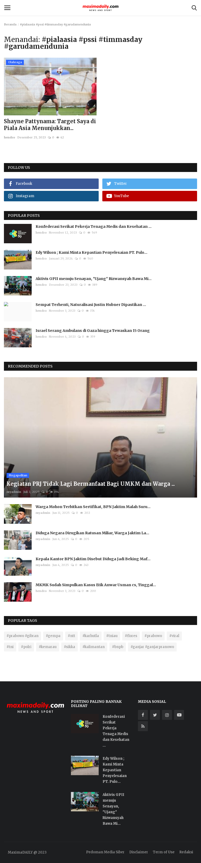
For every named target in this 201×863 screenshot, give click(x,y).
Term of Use (164, 852)
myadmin (14, 492)
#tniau (112, 636)
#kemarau (48, 647)
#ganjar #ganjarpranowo (152, 647)
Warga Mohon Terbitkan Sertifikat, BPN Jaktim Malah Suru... (93, 506)
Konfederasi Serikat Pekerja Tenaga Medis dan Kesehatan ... (94, 226)
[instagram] (167, 715)
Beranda (10, 24)
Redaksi (186, 852)
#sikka (69, 647)
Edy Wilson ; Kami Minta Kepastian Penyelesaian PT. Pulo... (91, 252)
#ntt (71, 636)
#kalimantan (93, 647)
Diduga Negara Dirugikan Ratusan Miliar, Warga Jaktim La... (92, 533)
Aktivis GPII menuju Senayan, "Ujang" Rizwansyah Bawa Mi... (94, 278)
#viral (174, 636)
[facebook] (143, 715)
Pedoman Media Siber (105, 852)
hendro (9, 137)
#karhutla (90, 636)
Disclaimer (138, 852)
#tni (10, 647)
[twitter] (155, 715)
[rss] (143, 726)
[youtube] (179, 715)
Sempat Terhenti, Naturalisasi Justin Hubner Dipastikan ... (91, 304)
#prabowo (153, 636)
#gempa (53, 636)
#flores (131, 636)
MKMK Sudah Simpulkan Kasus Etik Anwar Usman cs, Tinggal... (96, 584)
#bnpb (117, 647)
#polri (26, 647)
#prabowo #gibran (22, 636)
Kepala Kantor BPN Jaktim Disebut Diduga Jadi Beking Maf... (93, 559)
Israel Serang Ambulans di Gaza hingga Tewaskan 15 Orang (93, 330)
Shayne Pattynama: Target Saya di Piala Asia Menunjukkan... (50, 124)
